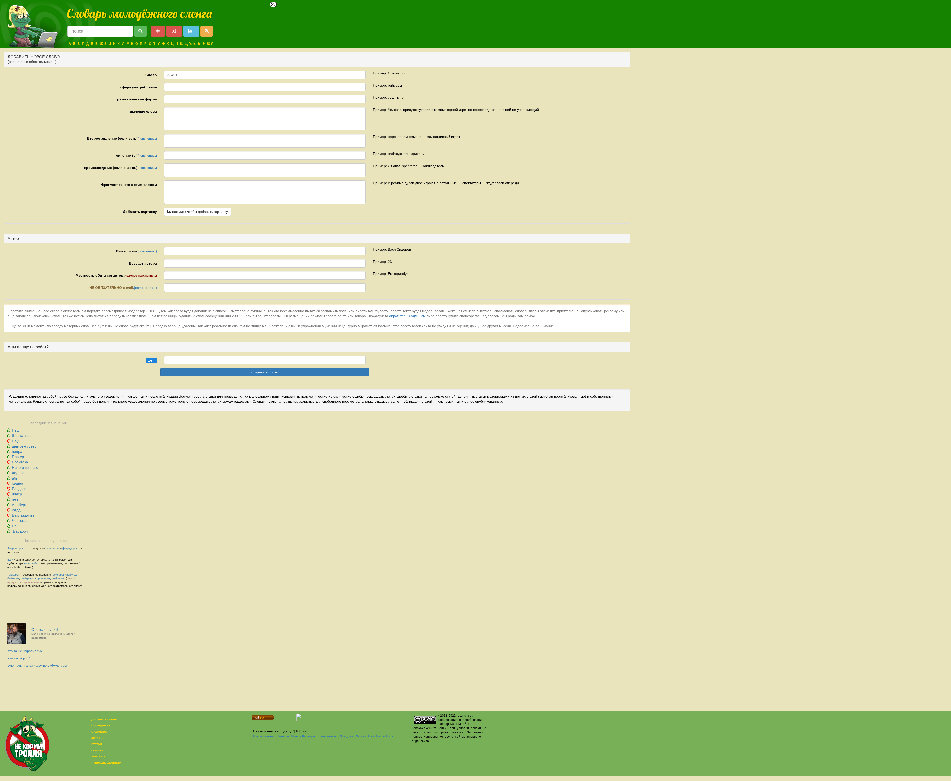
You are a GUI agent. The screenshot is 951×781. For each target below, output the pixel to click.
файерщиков (29, 578)
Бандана (19, 489)
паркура (71, 574)
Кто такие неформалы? (24, 651)
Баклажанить (23, 515)
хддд (16, 510)
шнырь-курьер (24, 446)
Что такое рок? (18, 658)
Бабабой (20, 531)
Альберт (19, 505)
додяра (18, 473)
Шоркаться (21, 435)
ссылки (97, 750)
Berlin (380, 736)
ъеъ (15, 499)
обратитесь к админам (407, 316)
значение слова (143, 111)
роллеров (44, 578)
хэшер (17, 483)
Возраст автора (143, 263)
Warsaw (361, 736)
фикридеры (69, 548)
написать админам (106, 762)
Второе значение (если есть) (122, 138)
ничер (17, 494)
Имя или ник (136, 251)
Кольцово (309, 736)
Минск (296, 736)
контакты (98, 756)
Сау (15, 441)
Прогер (18, 457)
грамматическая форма (136, 99)
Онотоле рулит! (53, 633)
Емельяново (328, 736)
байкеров (13, 578)
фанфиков (52, 548)
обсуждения (101, 725)
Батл (10, 559)
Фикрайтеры (15, 548)
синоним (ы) (136, 155)
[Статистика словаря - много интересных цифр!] (191, 31)
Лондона (347, 736)
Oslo (371, 736)
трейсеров (58, 574)
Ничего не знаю (25, 467)
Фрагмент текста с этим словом (129, 185)
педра (17, 452)
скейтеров (58, 578)
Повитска (20, 462)
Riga (389, 736)
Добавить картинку (140, 212)
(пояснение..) (147, 138)
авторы (97, 738)
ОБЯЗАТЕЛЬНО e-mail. (123, 288)
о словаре (99, 731)
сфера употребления (138, 87)
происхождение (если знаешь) (120, 168)
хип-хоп (29, 563)
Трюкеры (13, 574)
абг (14, 478)
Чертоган (19, 520)
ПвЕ (15, 430)
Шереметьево (264, 736)
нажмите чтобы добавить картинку (199, 212)
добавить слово (104, 719)
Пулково (283, 736)
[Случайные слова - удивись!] (174, 31)
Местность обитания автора (116, 275)
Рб (14, 526)
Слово (151, 75)
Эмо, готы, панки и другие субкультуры (37, 665)
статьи (96, 744)
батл (37, 563)
